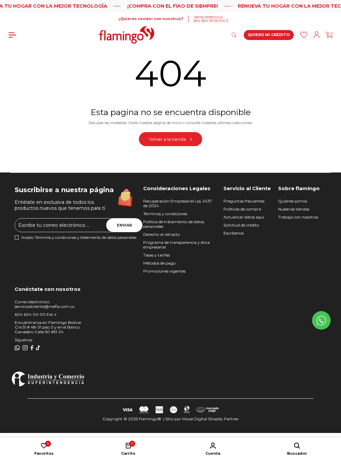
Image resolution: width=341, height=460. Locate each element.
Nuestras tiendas (293, 208)
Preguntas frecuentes (243, 200)
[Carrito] (329, 34)
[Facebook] (32, 348)
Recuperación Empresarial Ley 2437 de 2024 (177, 203)
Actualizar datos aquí (243, 216)
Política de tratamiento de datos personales (173, 224)
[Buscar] (303, 34)
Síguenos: (24, 339)
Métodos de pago (159, 263)
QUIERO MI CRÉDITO (269, 34)
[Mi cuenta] (316, 34)
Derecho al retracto (161, 234)
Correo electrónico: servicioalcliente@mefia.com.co (45, 304)
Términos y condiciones (165, 213)
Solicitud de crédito (241, 224)
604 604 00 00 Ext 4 (36, 314)
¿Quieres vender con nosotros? (150, 19)
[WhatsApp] (17, 348)
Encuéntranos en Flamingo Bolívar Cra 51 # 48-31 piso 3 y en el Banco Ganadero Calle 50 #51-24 (48, 327)
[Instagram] (25, 348)
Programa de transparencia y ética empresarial (176, 245)
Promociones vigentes (164, 271)
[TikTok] (38, 348)
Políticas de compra (242, 208)
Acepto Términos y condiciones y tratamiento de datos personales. (79, 238)
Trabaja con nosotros (298, 216)
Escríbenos (233, 233)
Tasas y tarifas (156, 255)
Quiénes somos (292, 200)
